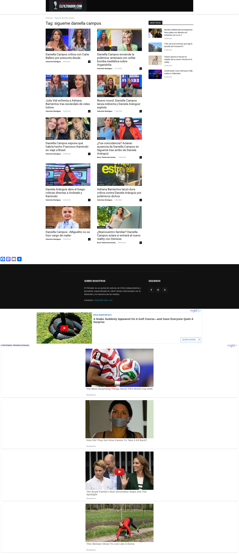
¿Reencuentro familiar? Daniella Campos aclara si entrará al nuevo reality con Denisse (119, 235)
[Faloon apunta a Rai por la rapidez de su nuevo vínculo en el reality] (155, 60)
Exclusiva (101, 138)
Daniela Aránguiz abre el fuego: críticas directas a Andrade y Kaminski (65, 193)
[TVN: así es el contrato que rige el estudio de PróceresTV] (155, 47)
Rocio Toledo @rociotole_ (106, 157)
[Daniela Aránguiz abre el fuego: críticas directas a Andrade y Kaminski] (68, 174)
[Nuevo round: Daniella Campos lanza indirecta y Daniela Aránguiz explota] (119, 86)
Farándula (49, 96)
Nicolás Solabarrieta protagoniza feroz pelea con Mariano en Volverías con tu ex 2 (178, 32)
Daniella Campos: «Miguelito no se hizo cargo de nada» (68, 233)
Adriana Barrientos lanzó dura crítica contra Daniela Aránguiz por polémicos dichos (119, 193)
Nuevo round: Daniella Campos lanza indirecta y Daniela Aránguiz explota (118, 104)
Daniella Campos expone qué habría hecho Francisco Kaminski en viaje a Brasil (67, 147)
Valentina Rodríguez (53, 61)
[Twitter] (164, 290)
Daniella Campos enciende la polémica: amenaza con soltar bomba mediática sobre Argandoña (116, 59)
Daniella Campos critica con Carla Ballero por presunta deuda (67, 56)
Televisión (49, 50)
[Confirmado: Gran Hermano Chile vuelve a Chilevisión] (155, 74)
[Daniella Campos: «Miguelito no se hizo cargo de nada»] (68, 217)
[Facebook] (151, 290)
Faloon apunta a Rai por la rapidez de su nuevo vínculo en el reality (178, 59)
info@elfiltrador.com (102, 300)
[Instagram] (158, 290)
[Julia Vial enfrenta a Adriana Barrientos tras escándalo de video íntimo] (68, 86)
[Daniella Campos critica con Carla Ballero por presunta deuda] (68, 40)
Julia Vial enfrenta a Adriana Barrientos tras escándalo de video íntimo (68, 104)
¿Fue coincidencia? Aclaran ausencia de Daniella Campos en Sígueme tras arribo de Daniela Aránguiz (118, 148)
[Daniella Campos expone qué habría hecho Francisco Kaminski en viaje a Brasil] (68, 128)
